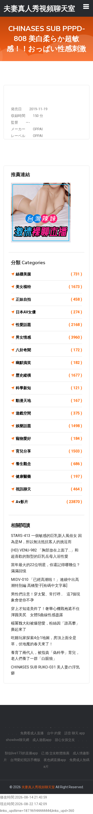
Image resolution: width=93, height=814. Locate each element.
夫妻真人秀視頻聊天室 (38, 787)
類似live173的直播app (21, 753)
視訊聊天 (49, 489)
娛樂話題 (49, 426)
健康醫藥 (49, 476)
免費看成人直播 (32, 733)
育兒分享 (49, 451)
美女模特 (49, 286)
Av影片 (49, 501)
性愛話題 (49, 324)
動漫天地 (49, 400)
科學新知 (49, 388)
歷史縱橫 (49, 375)
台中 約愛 (54, 733)
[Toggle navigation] (86, 6)
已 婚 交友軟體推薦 (55, 753)
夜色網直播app (55, 760)
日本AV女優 (49, 312)
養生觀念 (49, 464)
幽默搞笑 (49, 362)
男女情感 (49, 337)
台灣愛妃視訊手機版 (25, 760)
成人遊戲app (42, 740)
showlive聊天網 (17, 740)
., (50, 726)
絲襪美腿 (49, 274)
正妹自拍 (49, 299)
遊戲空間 (49, 413)
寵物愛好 (49, 438)
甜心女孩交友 (65, 740)
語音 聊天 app (74, 733)
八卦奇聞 (49, 350)
